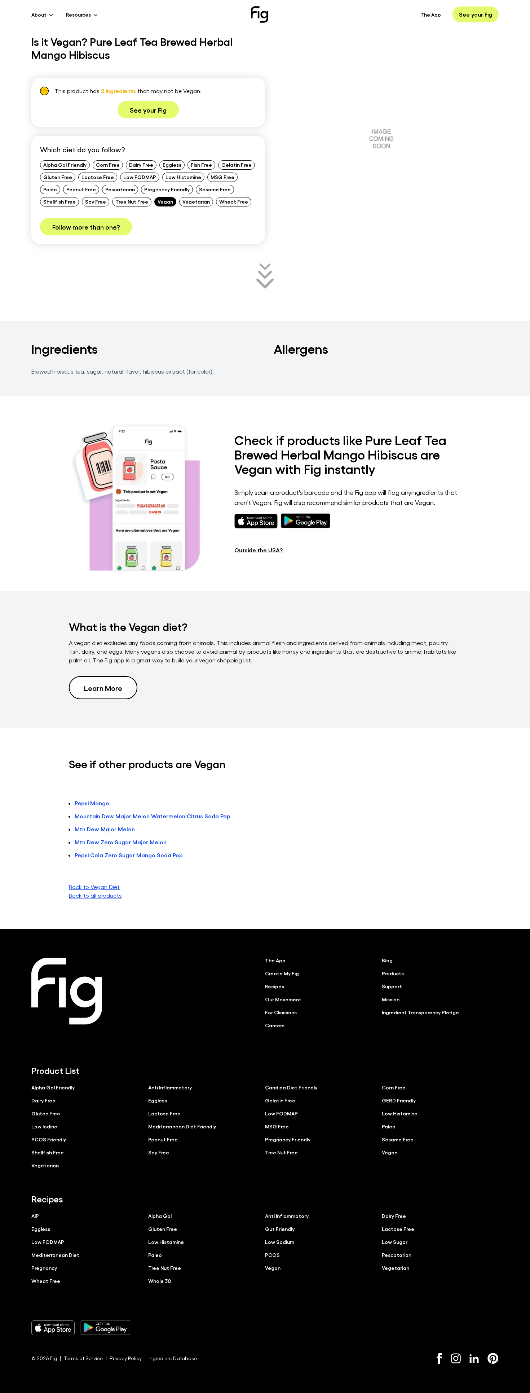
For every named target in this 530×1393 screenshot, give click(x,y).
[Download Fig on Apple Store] (53, 1327)
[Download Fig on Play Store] (105, 1327)
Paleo (50, 189)
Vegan (165, 201)
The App (430, 14)
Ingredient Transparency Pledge (420, 1012)
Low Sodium (279, 1241)
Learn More (103, 687)
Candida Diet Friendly (291, 1087)
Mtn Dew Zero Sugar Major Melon (121, 842)
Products (393, 973)
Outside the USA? (258, 550)
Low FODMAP (139, 177)
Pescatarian (120, 189)
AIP (35, 1215)
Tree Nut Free (131, 201)
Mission (390, 999)
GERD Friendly (399, 1100)
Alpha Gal (160, 1215)
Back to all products (95, 895)
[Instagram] (456, 1358)
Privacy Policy (126, 1358)
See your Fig (475, 14)
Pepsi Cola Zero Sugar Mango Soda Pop (129, 855)
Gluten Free (57, 177)
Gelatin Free (236, 164)
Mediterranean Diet (55, 1254)
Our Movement (283, 999)
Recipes (274, 986)
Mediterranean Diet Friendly (182, 1126)
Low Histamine (183, 177)
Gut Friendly (280, 1228)
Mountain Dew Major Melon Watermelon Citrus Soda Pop (152, 816)
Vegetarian (196, 201)
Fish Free (201, 164)
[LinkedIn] (474, 1358)
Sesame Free (215, 189)
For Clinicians (281, 1012)
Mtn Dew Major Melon (105, 829)
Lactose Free (97, 177)
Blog (387, 960)
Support (392, 986)
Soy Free (95, 201)
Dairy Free (141, 164)
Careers (274, 1025)
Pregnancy (44, 1267)
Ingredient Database (173, 1358)
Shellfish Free (59, 201)
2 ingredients (118, 90)
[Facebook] (439, 1358)
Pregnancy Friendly (167, 189)
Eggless (172, 164)
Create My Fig (282, 973)
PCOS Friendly (48, 1139)
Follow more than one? (86, 227)
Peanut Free (81, 189)
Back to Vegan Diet (94, 886)
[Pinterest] (493, 1358)
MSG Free (222, 177)
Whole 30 (159, 1280)
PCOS (272, 1254)
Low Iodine (44, 1126)
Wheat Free (233, 201)
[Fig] (259, 14)
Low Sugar (394, 1241)
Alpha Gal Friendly (65, 164)
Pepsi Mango (92, 803)
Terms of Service (83, 1358)
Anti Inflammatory (170, 1087)
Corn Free (108, 164)
